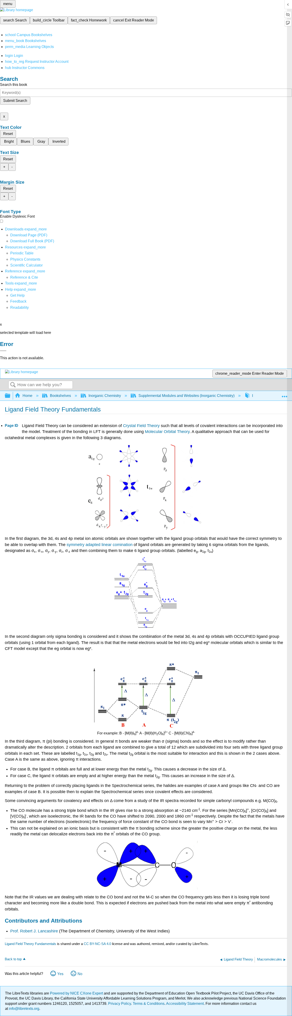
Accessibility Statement (185, 1003)
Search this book (13, 85)
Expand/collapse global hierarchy (10, 396)
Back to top (13, 959)
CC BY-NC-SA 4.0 (97, 944)
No (80, 974)
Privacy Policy (119, 1003)
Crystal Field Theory (141, 425)
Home (27, 396)
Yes (60, 974)
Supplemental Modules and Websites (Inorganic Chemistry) (186, 396)
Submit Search (15, 101)
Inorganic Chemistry (105, 396)
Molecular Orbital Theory (167, 431)
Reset (8, 134)
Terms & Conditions (148, 1003)
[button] (18, 301)
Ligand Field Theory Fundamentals (30, 944)
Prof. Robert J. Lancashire (34, 931)
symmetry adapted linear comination (100, 544)
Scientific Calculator (26, 265)
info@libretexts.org (23, 1009)
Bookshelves (60, 396)
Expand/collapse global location (284, 394)
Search (13, 385)
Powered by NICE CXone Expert (77, 993)
